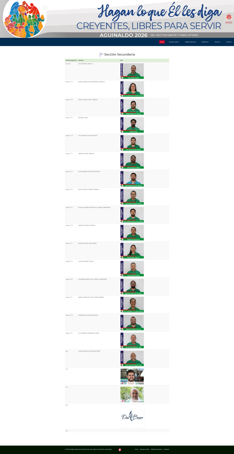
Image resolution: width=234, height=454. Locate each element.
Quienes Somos (174, 42)
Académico (204, 42)
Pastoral (217, 42)
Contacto (229, 42)
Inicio (162, 42)
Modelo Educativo (190, 42)
